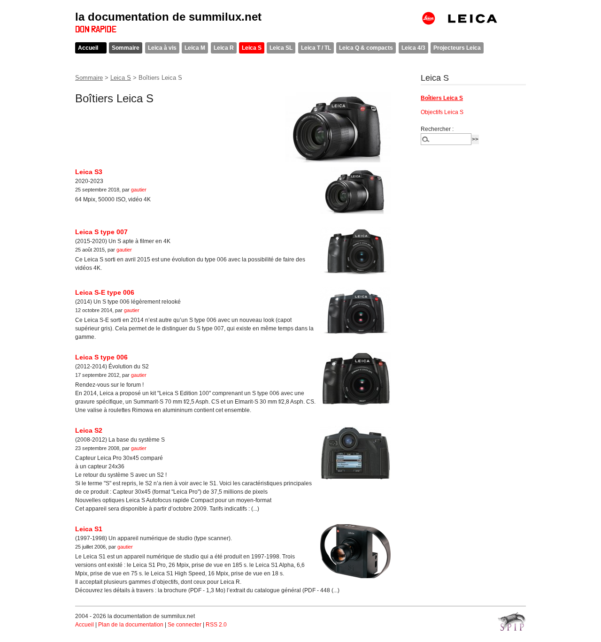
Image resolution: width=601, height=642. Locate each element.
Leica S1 (88, 529)
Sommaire (125, 48)
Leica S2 (88, 430)
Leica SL (281, 48)
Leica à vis (162, 48)
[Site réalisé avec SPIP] (512, 621)
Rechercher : (437, 129)
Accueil (88, 48)
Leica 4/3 (413, 48)
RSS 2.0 (216, 624)
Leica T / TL (316, 48)
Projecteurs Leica (457, 48)
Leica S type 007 (101, 232)
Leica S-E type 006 (104, 292)
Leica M (195, 48)
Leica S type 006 (101, 357)
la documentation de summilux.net (168, 16)
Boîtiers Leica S (442, 98)
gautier (138, 189)
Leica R (224, 48)
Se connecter (184, 624)
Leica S (252, 48)
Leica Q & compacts (366, 48)
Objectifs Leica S (442, 112)
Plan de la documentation (130, 624)
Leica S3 (88, 172)
